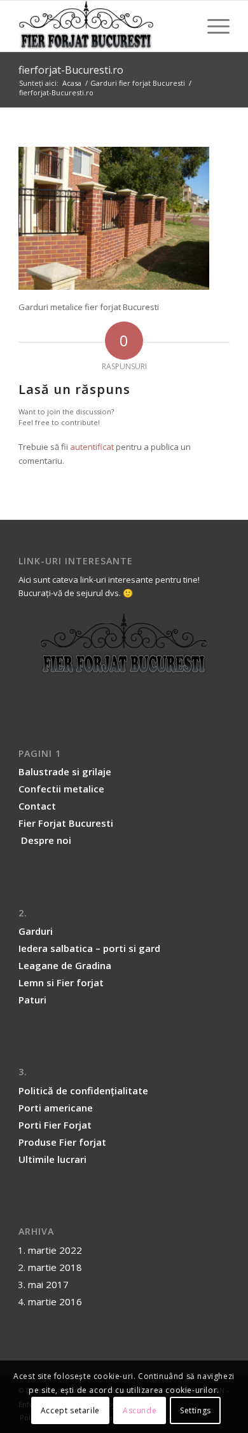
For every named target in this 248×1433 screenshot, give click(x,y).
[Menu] (212, 26)
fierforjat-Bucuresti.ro (70, 70)
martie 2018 (55, 1267)
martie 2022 (55, 1250)
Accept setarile (70, 1410)
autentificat (92, 446)
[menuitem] (212, 26)
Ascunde (139, 1410)
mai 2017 (48, 1284)
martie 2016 (55, 1301)
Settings (195, 1410)
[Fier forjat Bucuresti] (102, 26)
